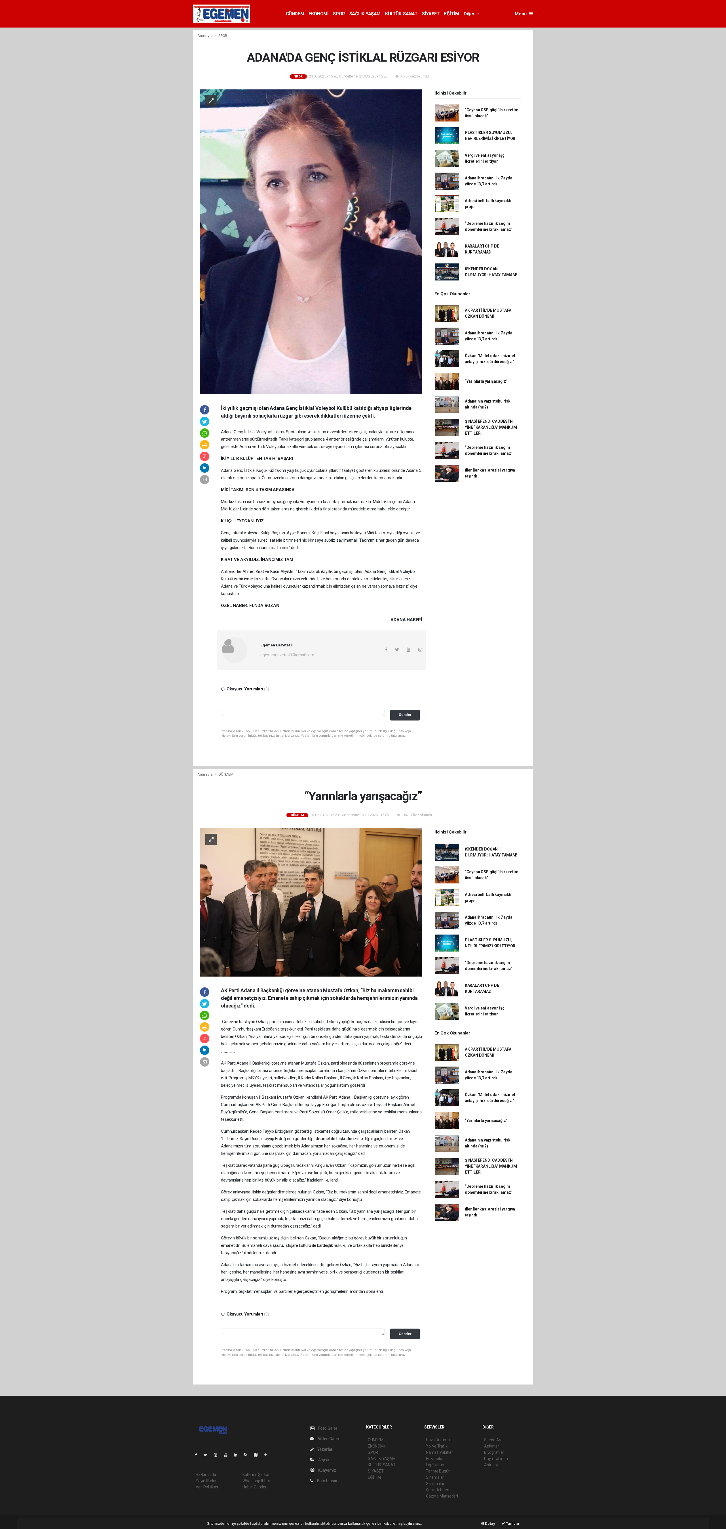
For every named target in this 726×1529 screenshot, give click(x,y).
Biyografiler (494, 1452)
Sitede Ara (493, 1440)
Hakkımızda (206, 1474)
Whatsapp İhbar (256, 1480)
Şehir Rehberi (437, 1490)
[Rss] (248, 1455)
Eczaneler (434, 1458)
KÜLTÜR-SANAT (401, 13)
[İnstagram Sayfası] (218, 1455)
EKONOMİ (318, 13)
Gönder (405, 715)
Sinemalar (435, 1477)
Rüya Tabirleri (496, 1458)
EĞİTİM (451, 13)
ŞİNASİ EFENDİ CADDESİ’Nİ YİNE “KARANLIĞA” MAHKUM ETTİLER (491, 427)
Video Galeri (328, 1438)
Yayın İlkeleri (206, 1480)
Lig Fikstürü (436, 1465)
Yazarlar (324, 1449)
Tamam (512, 1523)
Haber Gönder (254, 1487)
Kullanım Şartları (256, 1474)
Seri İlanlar (435, 1483)
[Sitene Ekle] (268, 1455)
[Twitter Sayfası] (208, 1455)
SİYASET (431, 13)
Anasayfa (205, 35)
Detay (489, 1523)
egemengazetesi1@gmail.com (287, 655)
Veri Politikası (207, 1487)
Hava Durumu (438, 1440)
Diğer (470, 13)
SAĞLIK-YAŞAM (365, 13)
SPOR (339, 13)
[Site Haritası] (258, 1455)
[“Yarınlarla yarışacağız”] (311, 902)
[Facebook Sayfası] (198, 1455)
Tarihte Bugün (438, 1471)
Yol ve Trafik (437, 1446)
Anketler (491, 1446)
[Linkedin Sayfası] (238, 1455)
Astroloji (491, 1465)
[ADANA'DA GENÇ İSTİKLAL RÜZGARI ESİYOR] (311, 241)
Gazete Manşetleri (442, 1496)
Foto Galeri (328, 1428)
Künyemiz (326, 1470)
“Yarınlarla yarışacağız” (486, 381)
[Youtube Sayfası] (228, 1455)
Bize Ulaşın (326, 1480)
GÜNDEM (295, 13)
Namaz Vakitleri (439, 1452)
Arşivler (324, 1459)
